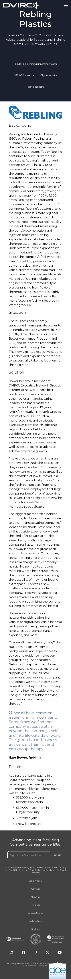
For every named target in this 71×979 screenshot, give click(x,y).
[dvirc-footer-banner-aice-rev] (57, 970)
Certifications (35, 921)
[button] (65, 5)
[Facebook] (23, 952)
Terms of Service (34, 966)
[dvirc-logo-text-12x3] (21, 5)
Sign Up (57, 854)
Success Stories (35, 913)
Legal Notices (35, 881)
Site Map (35, 929)
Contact (35, 889)
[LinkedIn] (11, 952)
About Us (35, 897)
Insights (35, 905)
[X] (47, 952)
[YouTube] (59, 952)
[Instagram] (35, 952)
